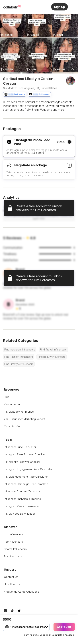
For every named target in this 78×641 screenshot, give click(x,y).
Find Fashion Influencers (18, 356)
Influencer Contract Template (22, 491)
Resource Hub (12, 404)
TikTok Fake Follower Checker (22, 461)
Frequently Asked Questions (21, 591)
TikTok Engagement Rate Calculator (26, 476)
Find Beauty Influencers (51, 356)
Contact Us (11, 576)
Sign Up (59, 7)
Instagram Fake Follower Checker (24, 454)
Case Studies (12, 426)
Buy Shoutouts (13, 556)
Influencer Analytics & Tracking (22, 498)
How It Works (12, 584)
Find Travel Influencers (53, 349)
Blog (6, 396)
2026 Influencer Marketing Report (24, 419)
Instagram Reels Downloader (22, 506)
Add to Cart (64, 626)
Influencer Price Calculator (20, 447)
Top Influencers (13, 541)
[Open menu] (73, 7)
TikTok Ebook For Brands (19, 411)
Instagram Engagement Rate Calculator (28, 469)
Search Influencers (15, 549)
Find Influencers (13, 534)
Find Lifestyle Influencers (18, 364)
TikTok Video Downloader (19, 513)
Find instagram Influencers (19, 349)
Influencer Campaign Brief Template (26, 484)
